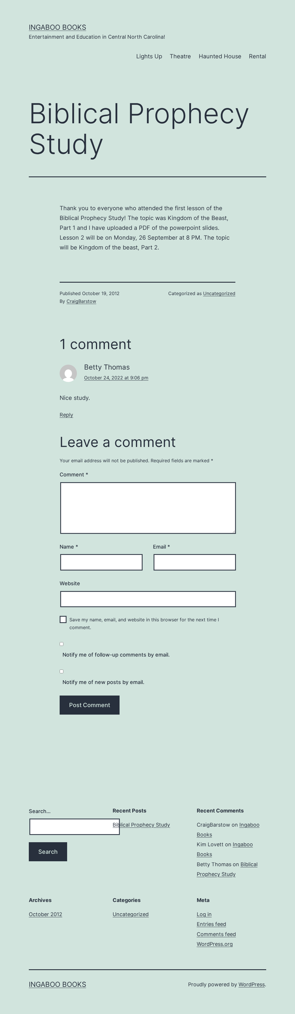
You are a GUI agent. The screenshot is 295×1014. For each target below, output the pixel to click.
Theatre (180, 56)
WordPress (252, 984)
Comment (74, 474)
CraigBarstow (81, 301)
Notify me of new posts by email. (103, 682)
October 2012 (45, 914)
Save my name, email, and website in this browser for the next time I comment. (144, 623)
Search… (40, 811)
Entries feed (211, 924)
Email (161, 547)
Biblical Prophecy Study (141, 825)
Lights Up (149, 56)
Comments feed (216, 934)
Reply (66, 415)
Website (70, 583)
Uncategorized (219, 293)
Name (69, 547)
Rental (257, 56)
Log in (204, 914)
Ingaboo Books (57, 27)
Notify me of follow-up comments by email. (116, 655)
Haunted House (220, 56)
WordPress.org (215, 944)
